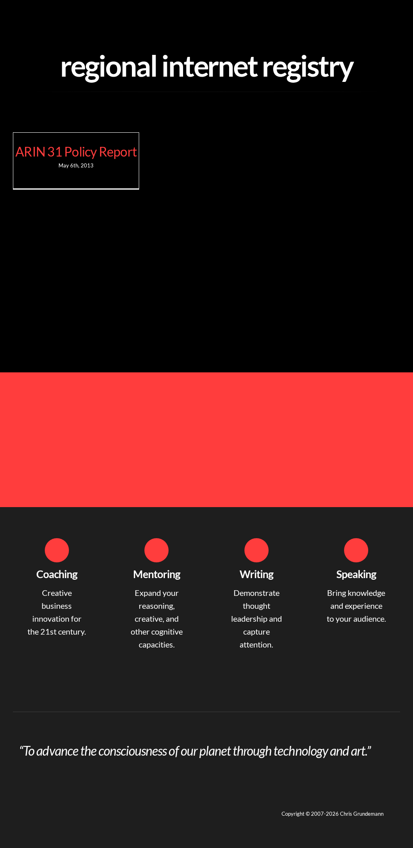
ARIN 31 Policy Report (76, 151)
